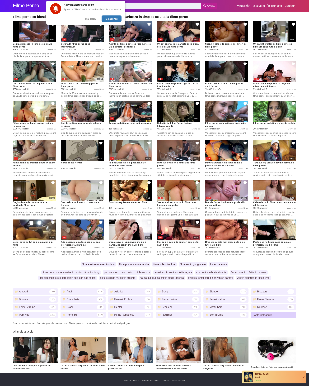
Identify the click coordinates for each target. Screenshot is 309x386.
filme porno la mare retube (134, 264)
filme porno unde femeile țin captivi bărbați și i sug (71, 272)
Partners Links (178, 380)
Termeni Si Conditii (150, 380)
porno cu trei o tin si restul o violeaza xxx (127, 272)
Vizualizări (243, 5)
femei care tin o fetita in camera (248, 272)
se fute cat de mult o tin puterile (117, 277)
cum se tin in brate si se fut (211, 272)
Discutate (259, 5)
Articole (127, 380)
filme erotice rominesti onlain (98, 264)
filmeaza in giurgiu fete (193, 264)
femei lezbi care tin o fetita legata (173, 272)
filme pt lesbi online (164, 264)
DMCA (136, 380)
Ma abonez (111, 18)
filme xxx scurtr (218, 264)
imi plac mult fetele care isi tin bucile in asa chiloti (68, 277)
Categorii (290, 5)
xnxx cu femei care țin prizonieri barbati (210, 277)
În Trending (274, 5)
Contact (165, 380)
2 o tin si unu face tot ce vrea (253, 277)
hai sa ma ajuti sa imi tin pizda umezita (162, 277)
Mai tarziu (90, 18)
